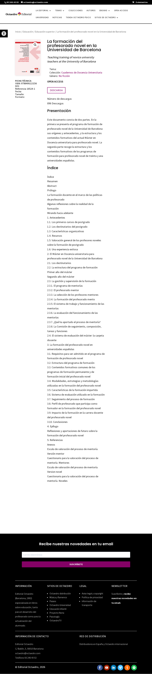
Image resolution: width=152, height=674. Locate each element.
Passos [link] (53, 601)
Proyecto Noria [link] (57, 612)
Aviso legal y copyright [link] (92, 593)
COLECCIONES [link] (76, 10)
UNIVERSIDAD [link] (42, 17)
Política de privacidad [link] (92, 597)
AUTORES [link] (91, 10)
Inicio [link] (18, 31)
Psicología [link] (54, 616)
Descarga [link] (56, 90)
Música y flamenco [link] (58, 597)
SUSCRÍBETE (76, 564)
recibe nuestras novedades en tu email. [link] (124, 598)
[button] (35, 44)
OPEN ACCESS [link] (121, 10)
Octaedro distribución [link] (60, 593)
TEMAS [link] (58, 10)
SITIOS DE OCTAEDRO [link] (105, 17)
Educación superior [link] (45, 31)
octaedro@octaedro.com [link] (27, 653)
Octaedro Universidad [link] (60, 605)
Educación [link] (28, 31)
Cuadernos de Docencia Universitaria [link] (81, 72)
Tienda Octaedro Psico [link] (78, 17)
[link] (4, 33)
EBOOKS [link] (103, 10)
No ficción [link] (64, 76)
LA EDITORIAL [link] (42, 10)
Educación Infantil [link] (58, 609)
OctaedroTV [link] (55, 620)
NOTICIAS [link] (57, 17)
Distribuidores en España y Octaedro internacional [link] (103, 644)
